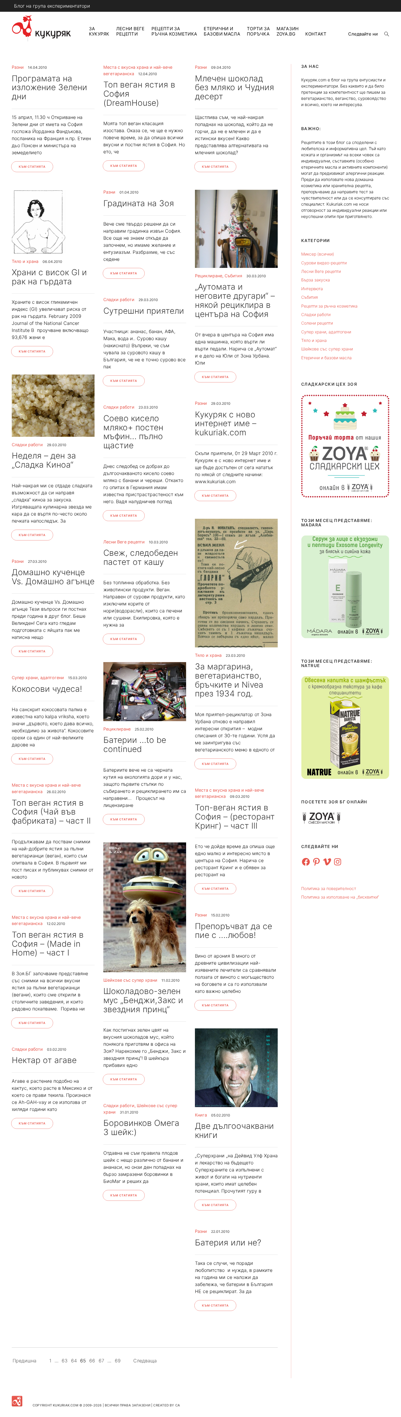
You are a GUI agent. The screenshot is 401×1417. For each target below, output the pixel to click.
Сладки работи (27, 444)
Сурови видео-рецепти (324, 262)
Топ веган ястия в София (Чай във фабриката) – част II (51, 812)
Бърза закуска (315, 279)
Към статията (32, 166)
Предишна (24, 1361)
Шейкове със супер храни (130, 980)
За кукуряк (99, 31)
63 (65, 1361)
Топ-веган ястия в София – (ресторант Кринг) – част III (235, 816)
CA (177, 1405)
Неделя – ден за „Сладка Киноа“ (44, 460)
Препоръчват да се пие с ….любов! (233, 930)
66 (92, 1361)
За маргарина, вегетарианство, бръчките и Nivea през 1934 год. (229, 680)
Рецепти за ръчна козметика (174, 31)
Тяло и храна (25, 261)
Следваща (145, 1361)
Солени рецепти (317, 322)
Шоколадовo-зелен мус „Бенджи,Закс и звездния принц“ (143, 1000)
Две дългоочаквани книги (234, 1130)
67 (101, 1361)
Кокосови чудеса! (47, 689)
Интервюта (312, 288)
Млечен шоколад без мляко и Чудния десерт (234, 87)
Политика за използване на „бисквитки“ (340, 896)
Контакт (315, 34)
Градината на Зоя (138, 203)
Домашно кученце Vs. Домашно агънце (53, 576)
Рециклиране (208, 275)
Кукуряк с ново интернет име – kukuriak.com (225, 423)
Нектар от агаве (44, 1060)
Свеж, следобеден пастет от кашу (140, 557)
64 (74, 1361)
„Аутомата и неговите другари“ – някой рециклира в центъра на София (235, 300)
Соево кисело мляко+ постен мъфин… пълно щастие (133, 431)
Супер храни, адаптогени (38, 677)
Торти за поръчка (258, 31)
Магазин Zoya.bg (288, 31)
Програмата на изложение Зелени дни (49, 87)
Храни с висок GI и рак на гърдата (49, 276)
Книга (201, 1114)
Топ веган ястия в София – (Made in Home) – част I (48, 944)
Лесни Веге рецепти (130, 31)
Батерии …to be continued (134, 744)
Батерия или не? (228, 1243)
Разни (18, 67)
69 (118, 1361)
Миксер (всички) (317, 253)
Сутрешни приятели (143, 311)
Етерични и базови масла (222, 31)
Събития (233, 275)
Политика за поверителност (328, 888)
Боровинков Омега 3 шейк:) (141, 1127)
